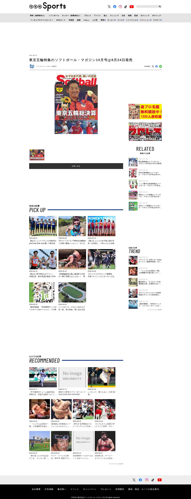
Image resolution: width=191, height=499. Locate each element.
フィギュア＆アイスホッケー (41, 20)
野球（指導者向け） (38, 15)
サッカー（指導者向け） (71, 15)
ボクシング (145, 15)
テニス (120, 20)
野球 (102, 20)
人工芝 (95, 20)
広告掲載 (49, 489)
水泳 (123, 15)
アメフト (97, 15)
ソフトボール (54, 15)
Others (86, 20)
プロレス (87, 15)
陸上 (105, 15)
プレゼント (105, 489)
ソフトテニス (131, 20)
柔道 (136, 15)
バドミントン (145, 20)
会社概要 (36, 489)
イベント (74, 489)
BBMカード (61, 20)
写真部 (71, 20)
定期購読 (119, 489)
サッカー (110, 20)
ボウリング (156, 15)
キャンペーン (89, 489)
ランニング (114, 15)
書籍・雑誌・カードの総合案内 (143, 489)
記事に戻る (76, 166)
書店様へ (61, 489)
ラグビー (156, 20)
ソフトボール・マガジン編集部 (46, 66)
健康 (79, 20)
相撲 (130, 15)
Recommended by (113, 463)
